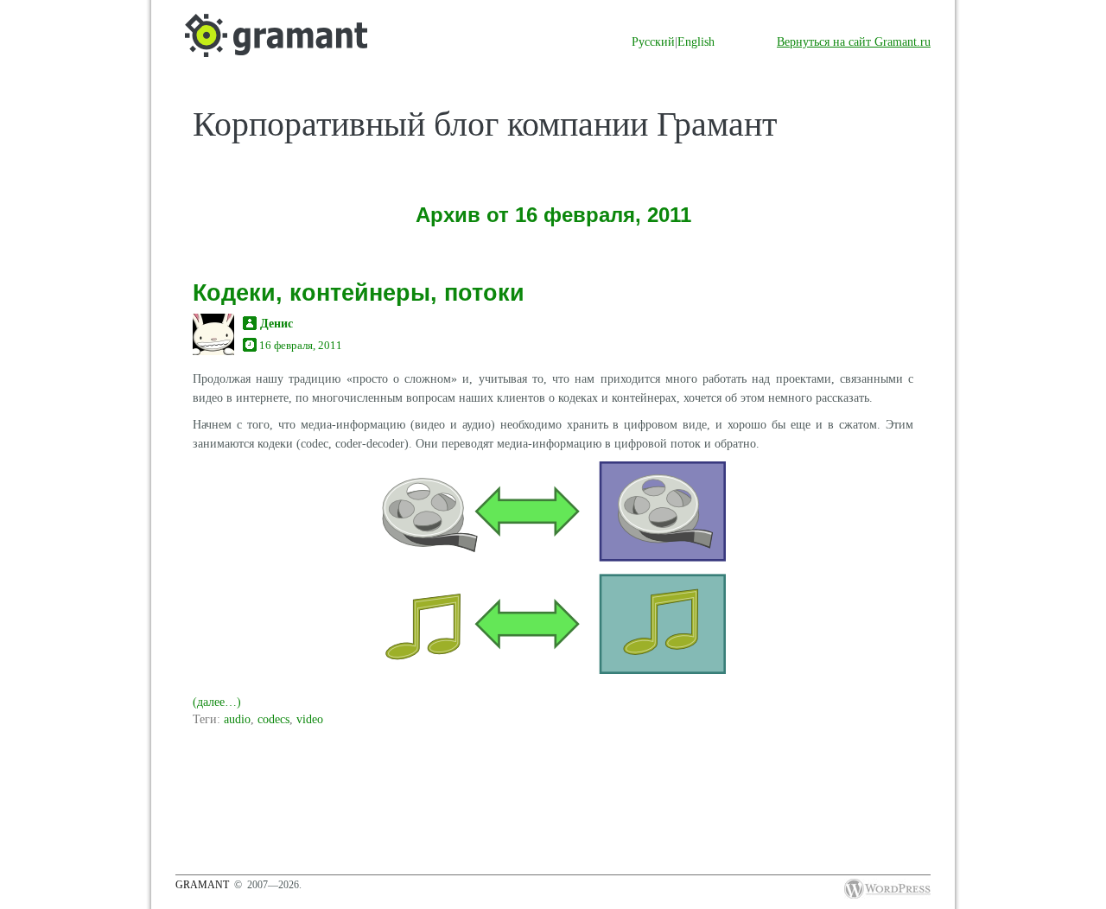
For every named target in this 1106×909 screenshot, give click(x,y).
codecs (273, 719)
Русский (653, 41)
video (309, 719)
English (696, 41)
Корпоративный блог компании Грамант (485, 124)
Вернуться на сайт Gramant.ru (854, 41)
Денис (276, 323)
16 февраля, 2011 (300, 345)
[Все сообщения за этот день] (250, 345)
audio (237, 719)
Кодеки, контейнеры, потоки (358, 292)
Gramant (202, 885)
